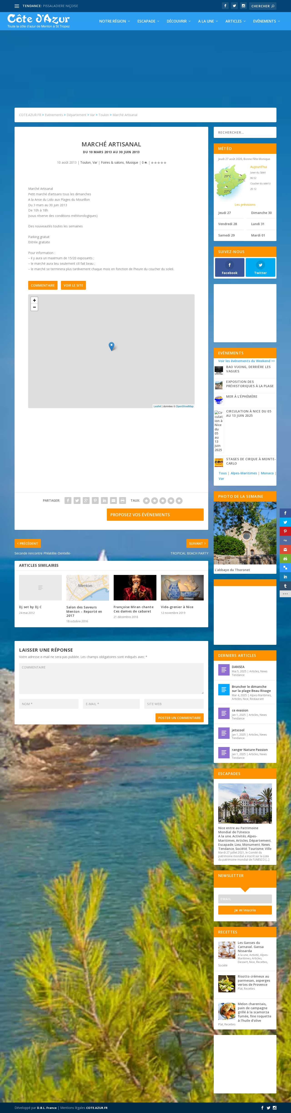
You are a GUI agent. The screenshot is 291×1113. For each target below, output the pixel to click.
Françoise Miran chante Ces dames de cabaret (133, 609)
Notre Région (112, 21)
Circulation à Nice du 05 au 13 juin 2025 (248, 413)
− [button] (34, 307)
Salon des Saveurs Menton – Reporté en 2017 (84, 611)
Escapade (146, 21)
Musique (132, 162)
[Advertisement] (145, 64)
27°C (227, 191)
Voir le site (73, 285)
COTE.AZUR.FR (97, 1108)
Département (260, 840)
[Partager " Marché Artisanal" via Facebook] (68, 500)
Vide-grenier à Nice (177, 607)
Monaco (267, 473)
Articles (234, 21)
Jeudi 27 (224, 213)
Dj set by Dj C (30, 607)
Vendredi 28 (227, 224)
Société (241, 848)
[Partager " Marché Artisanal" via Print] (122, 500)
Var (95, 162)
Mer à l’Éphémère (241, 396)
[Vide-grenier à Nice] (182, 588)
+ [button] (34, 300)
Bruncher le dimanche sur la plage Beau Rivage (251, 688)
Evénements (264, 21)
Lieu (238, 844)
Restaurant (257, 699)
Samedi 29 (226, 235)
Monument (251, 844)
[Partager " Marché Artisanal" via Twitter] (77, 500)
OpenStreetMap (184, 406)
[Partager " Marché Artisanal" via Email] (113, 500)
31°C (241, 180)
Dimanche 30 (261, 213)
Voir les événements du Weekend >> (246, 361)
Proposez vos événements (140, 514)
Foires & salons (112, 162)
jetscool (238, 730)
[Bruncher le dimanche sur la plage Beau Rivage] (224, 689)
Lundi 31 (257, 224)
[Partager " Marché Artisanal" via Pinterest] (95, 500)
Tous (223, 473)
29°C (227, 176)
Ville (268, 848)
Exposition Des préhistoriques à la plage (250, 383)
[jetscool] (224, 733)
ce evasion (240, 710)
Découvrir (177, 21)
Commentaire (43, 285)
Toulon (85, 162)
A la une (206, 21)
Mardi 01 (258, 235)
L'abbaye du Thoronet (232, 570)
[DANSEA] (224, 670)
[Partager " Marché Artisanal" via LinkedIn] (104, 500)
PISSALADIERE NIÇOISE (60, 6)
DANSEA (238, 667)
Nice (245, 699)
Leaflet (157, 406)
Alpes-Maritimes (244, 473)
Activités (239, 836)
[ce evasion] (224, 713)
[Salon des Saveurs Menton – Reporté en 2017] (87, 588)
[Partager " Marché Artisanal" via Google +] (86, 500)
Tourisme (255, 848)
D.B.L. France (47, 1108)
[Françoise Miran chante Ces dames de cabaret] (135, 588)
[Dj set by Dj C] (40, 588)
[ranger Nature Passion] (224, 752)
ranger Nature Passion (250, 749)
